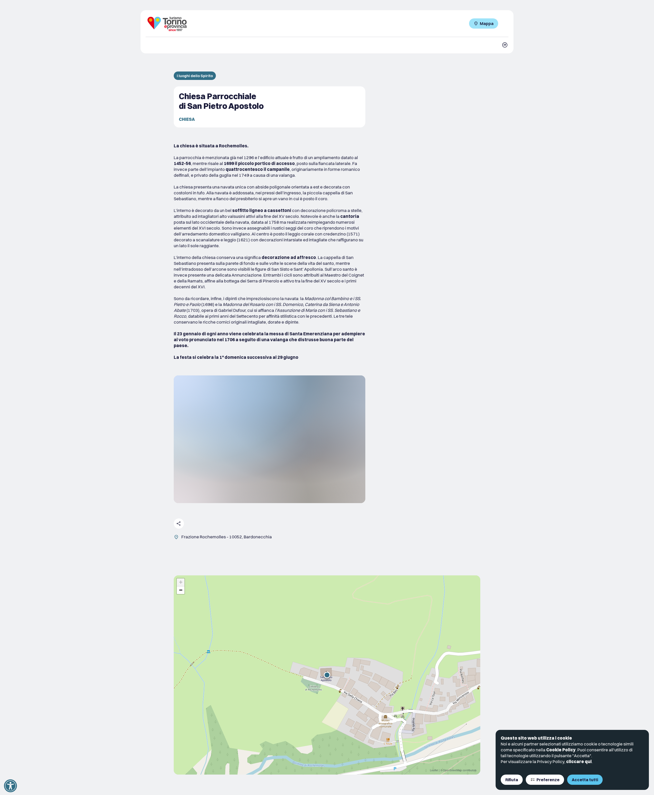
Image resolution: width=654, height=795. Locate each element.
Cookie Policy (561, 749)
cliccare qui (579, 761)
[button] (327, 675)
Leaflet (434, 770)
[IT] (505, 45)
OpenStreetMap (452, 770)
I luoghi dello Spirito (195, 76)
